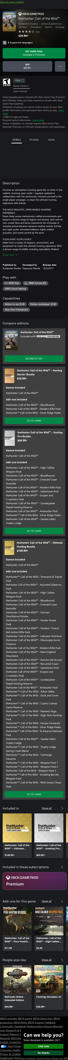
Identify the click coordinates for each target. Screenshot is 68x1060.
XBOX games (25, 1018)
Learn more (38, 120)
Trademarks (6, 1058)
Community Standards (13, 1026)
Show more (8, 254)
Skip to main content (12, 2)
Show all (46, 808)
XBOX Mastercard (21, 1038)
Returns (14, 1034)
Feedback (50, 1022)
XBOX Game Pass (43, 1018)
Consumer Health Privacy (14, 1050)
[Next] (62, 808)
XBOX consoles (8, 1018)
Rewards (5, 1038)
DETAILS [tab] (17, 139)
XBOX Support (36, 1022)
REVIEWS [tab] (34, 139)
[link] (17, 835)
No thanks (44, 1052)
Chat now (43, 1046)
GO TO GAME (34, 420)
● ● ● (60, 66)
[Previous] (55, 808)
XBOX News (20, 1022)
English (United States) (13, 1042)
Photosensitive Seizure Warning (44, 1026)
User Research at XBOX (13, 1030)
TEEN (17, 80)
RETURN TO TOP (34, 358)
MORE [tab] (51, 139)
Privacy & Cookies (10, 1054)
